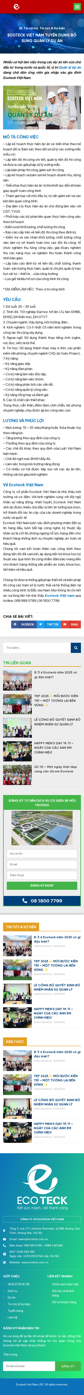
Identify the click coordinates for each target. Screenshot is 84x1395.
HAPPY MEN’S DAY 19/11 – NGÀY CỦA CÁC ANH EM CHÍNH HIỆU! (53, 748)
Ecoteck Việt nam (59, 595)
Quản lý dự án (70, 67)
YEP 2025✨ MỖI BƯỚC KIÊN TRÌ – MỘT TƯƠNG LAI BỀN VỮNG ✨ (56, 701)
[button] (77, 6)
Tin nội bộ (31, 28)
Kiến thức (15, 1042)
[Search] (76, 648)
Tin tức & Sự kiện (52, 28)
